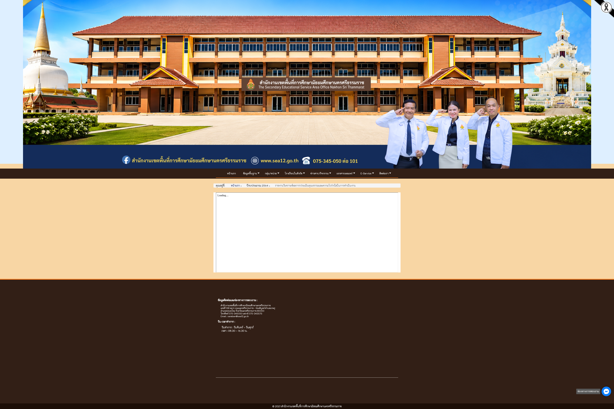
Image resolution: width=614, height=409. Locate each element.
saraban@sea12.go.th (238, 316)
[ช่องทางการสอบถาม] (606, 391)
